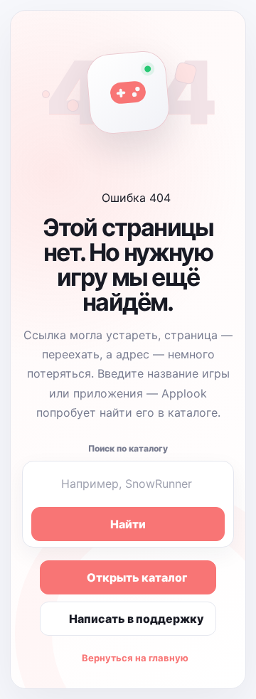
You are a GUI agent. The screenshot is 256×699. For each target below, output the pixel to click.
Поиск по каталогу (128, 448)
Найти (128, 524)
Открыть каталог (137, 577)
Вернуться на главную (135, 657)
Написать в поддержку (136, 619)
